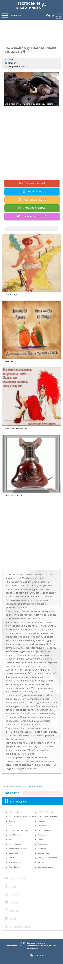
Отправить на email (34, 183)
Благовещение (15, 844)
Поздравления (18, 878)
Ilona (10, 59)
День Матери (14, 835)
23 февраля (42, 835)
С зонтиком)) (10, 295)
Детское (15, 911)
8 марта (12, 821)
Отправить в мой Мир (34, 208)
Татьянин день (44, 830)
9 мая (11, 840)
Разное (14, 895)
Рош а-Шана (14, 867)
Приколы (13, 63)
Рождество (42, 844)
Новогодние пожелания (48, 817)
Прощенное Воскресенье (48, 858)
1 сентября (42, 826)
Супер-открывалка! (13, 496)
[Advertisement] (31, 29)
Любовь (14, 903)
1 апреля (41, 821)
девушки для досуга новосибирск (26, 786)
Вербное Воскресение (18, 849)
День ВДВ (41, 840)
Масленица (13, 853)
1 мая (11, 826)
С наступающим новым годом (21, 817)
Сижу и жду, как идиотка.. (16, 429)
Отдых (13, 887)
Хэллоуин (42, 862)
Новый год (13, 812)
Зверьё (14, 919)
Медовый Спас (44, 853)
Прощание (9, 362)
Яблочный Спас (15, 862)
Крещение (42, 849)
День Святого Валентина (19, 830)
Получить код (34, 191)
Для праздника (18, 801)
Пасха (11, 858)
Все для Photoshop (20, 927)
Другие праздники (45, 867)
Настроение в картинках (16, 946)
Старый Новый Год (45, 812)
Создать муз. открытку (34, 200)
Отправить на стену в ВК (34, 216)
